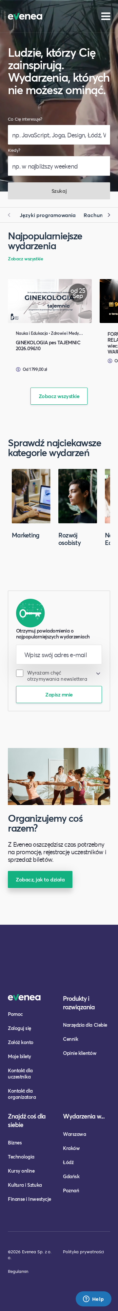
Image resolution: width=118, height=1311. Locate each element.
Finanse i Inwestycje (29, 1199)
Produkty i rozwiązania (79, 1002)
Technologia (21, 1156)
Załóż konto (20, 1042)
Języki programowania (48, 215)
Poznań (71, 1190)
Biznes (15, 1142)
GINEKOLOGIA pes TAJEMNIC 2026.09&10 (48, 345)
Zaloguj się (19, 1028)
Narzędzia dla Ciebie (85, 1024)
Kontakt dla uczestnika (20, 1073)
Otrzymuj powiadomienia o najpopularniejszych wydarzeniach (52, 633)
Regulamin (18, 1271)
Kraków (71, 1148)
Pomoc (15, 1014)
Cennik (70, 1039)
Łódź (68, 1162)
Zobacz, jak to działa (40, 879)
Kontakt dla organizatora (22, 1093)
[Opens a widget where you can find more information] (93, 1299)
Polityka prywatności (83, 1252)
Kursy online (21, 1170)
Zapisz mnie (59, 694)
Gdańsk (71, 1176)
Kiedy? (14, 150)
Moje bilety (19, 1056)
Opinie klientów (79, 1053)
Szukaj (59, 190)
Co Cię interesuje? (25, 119)
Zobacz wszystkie (25, 258)
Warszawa (74, 1134)
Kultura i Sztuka (25, 1184)
